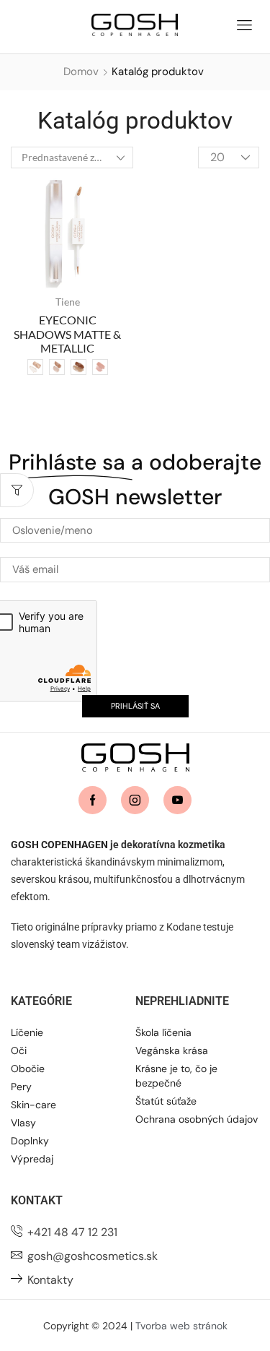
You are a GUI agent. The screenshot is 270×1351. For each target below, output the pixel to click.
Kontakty (50, 1279)
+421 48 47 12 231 (72, 1232)
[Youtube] (177, 800)
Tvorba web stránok (181, 1325)
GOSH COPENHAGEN (59, 844)
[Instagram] (135, 800)
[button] (244, 23)
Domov (81, 71)
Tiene (67, 301)
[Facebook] (92, 800)
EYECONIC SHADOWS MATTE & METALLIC (67, 333)
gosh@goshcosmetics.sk (92, 1256)
